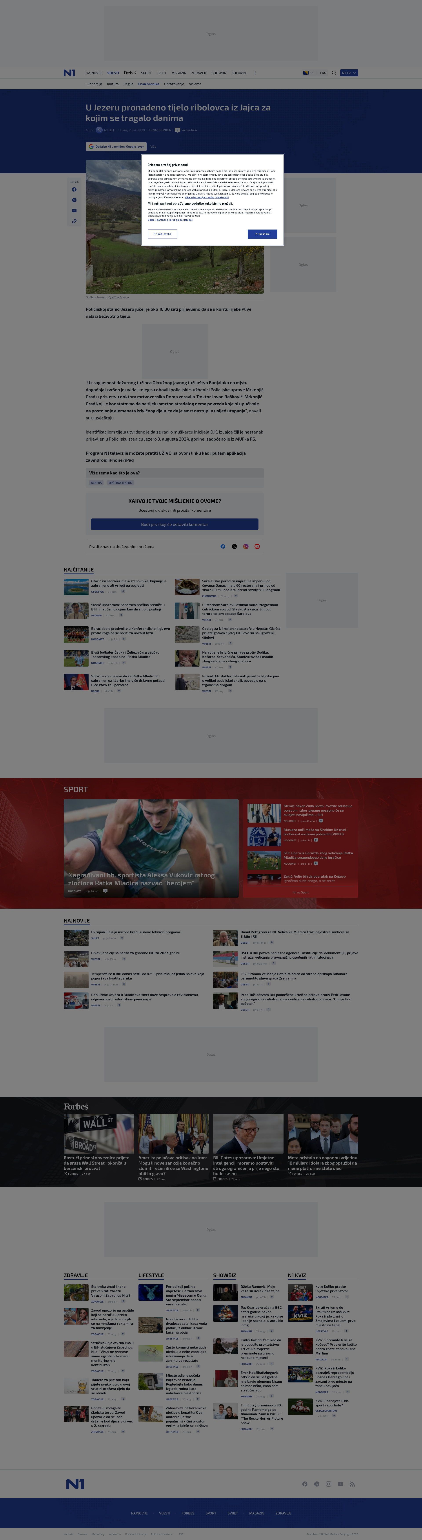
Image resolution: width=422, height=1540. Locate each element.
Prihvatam (262, 233)
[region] (212, 200)
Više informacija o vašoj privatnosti (207, 197)
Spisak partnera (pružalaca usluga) (170, 219)
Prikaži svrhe (162, 233)
